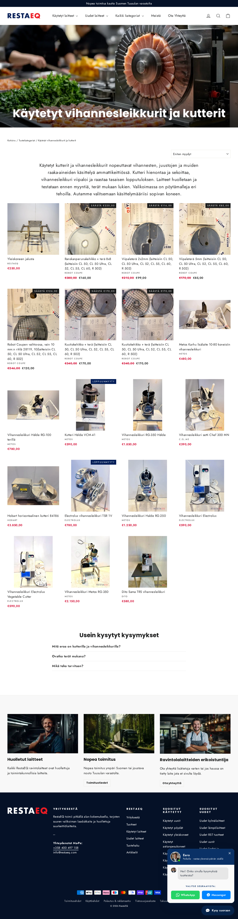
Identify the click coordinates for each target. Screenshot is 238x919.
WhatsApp (188, 895)
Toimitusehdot (72, 901)
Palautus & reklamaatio (117, 901)
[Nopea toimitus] (119, 733)
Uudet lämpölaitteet (212, 828)
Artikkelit (132, 852)
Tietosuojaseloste (145, 901)
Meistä (156, 15)
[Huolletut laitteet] (42, 733)
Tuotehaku (132, 845)
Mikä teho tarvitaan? (67, 666)
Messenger (219, 895)
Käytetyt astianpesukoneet (174, 844)
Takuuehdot (166, 901)
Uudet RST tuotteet (212, 835)
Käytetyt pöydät (173, 828)
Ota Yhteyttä (177, 15)
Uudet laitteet (95, 15)
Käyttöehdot (92, 901)
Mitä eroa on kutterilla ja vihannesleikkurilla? (86, 646)
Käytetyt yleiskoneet (176, 835)
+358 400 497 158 (65, 848)
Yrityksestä (133, 817)
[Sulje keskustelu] (229, 853)
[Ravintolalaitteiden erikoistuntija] (195, 734)
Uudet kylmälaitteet (212, 821)
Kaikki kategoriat (128, 15)
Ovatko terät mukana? (69, 656)
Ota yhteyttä (172, 783)
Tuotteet (131, 824)
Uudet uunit (207, 842)
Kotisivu (11, 140)
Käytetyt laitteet (63, 15)
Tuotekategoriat (27, 140)
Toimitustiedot (97, 783)
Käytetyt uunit (171, 821)
